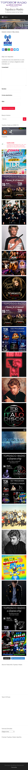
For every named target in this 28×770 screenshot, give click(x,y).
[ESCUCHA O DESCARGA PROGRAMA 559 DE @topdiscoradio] (14, 187)
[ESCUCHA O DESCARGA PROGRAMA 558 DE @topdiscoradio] (14, 339)
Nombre (4, 89)
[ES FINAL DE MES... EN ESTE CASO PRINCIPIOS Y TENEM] (14, 643)
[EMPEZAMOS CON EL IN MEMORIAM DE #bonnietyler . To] (14, 288)
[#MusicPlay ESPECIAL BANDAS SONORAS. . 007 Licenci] (14, 263)
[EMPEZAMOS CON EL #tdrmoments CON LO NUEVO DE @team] (14, 440)
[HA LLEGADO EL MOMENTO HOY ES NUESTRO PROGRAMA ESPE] (14, 314)
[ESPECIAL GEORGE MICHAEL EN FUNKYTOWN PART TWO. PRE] (14, 390)
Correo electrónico (7, 95)
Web (3, 101)
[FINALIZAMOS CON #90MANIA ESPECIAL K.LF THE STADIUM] (14, 364)
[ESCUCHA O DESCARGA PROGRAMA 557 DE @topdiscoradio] (14, 491)
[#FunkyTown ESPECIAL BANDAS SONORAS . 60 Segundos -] (14, 237)
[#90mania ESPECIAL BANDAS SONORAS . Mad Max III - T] (14, 212)
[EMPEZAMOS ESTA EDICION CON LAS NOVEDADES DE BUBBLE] (14, 593)
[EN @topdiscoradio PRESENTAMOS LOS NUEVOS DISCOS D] (14, 466)
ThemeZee (14, 767)
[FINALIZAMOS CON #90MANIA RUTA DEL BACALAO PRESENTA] (14, 516)
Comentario (5, 67)
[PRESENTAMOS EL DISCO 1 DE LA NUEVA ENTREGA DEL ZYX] (14, 567)
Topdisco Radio (14, 9)
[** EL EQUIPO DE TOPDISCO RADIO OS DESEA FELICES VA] (14, 161)
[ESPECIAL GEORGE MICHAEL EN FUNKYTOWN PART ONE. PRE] (14, 542)
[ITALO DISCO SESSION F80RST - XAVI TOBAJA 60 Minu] (14, 415)
